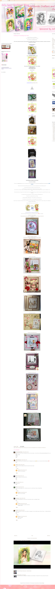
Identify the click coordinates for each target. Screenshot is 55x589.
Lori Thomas (28, 352)
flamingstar (32, 168)
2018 (53, 124)
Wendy (30, 427)
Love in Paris (33, 256)
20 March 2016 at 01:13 (20, 482)
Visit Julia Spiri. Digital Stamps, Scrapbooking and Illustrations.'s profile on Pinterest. (6, 68)
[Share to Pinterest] (23, 446)
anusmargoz (17, 498)
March (53, 137)
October (54, 129)
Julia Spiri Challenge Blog (15, 4)
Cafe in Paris (34, 372)
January (54, 139)
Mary (29, 158)
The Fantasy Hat (33, 158)
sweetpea (32, 114)
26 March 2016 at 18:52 (21, 510)
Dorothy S (17, 510)
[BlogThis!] (21, 446)
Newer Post (15, 535)
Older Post (48, 535)
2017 (53, 125)
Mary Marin (32, 45)
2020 (53, 123)
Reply (16, 457)
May (53, 135)
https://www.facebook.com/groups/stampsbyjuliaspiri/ (32, 212)
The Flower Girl (44, 447)
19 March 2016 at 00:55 (21, 464)
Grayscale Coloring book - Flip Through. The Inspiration (22, 540)
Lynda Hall (29, 372)
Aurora (29, 256)
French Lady (34, 392)
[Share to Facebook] (22, 446)
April (53, 136)
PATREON (53, 39)
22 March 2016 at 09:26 (22, 498)
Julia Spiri (19, 492)
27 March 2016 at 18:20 (24, 516)
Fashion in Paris (35, 82)
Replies (17, 468)
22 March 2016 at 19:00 (24, 503)
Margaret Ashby (30, 392)
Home (32, 535)
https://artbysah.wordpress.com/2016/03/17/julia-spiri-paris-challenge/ (32, 237)
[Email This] (20, 446)
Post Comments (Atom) (34, 538)
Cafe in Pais (17, 447)
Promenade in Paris (34, 332)
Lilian (16, 482)
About (53, 45)
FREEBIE (53, 44)
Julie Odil (29, 332)
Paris (31, 447)
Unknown (17, 464)
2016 (53, 126)
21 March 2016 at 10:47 (24, 492)
